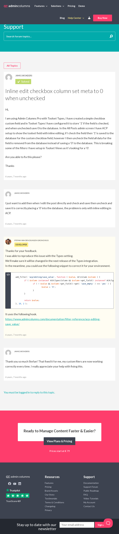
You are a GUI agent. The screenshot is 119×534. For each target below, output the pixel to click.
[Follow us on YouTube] (14, 484)
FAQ (86, 494)
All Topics (12, 65)
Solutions (56, 6)
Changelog (50, 506)
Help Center (74, 17)
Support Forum (91, 486)
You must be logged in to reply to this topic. (29, 392)
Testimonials (51, 498)
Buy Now (102, 17)
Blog (62, 17)
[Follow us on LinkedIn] (19, 484)
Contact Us (89, 506)
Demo (81, 6)
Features (39, 6)
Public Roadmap (91, 490)
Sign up (102, 524)
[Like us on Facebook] (9, 484)
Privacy (48, 510)
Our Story (49, 494)
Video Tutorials (91, 498)
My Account (89, 502)
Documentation (91, 483)
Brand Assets (51, 490)
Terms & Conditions (54, 502)
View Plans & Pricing (59, 441)
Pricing (71, 6)
